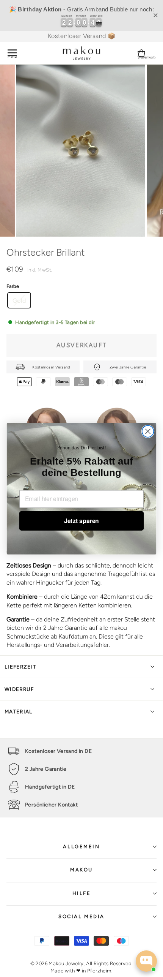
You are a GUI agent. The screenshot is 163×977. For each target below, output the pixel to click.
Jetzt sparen (81, 520)
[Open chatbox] (146, 961)
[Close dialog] (148, 431)
